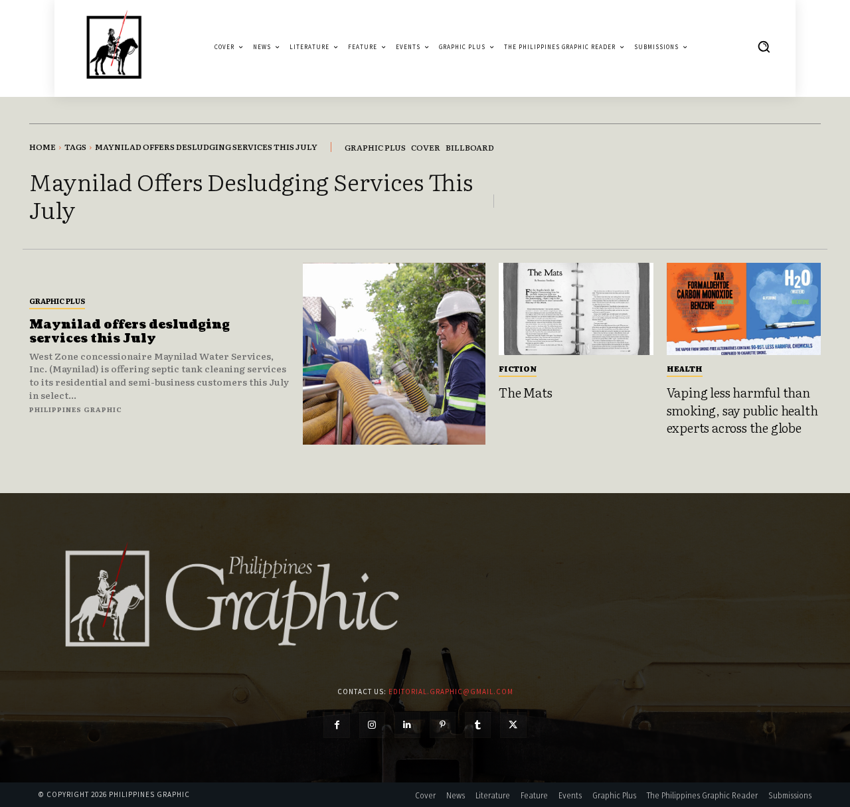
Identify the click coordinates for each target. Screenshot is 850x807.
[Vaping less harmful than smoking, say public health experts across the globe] (744, 309)
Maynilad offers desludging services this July (129, 332)
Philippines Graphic (75, 409)
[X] (513, 725)
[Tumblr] (478, 725)
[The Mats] (576, 309)
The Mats (525, 392)
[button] (764, 46)
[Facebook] (336, 725)
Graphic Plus (57, 300)
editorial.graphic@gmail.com (450, 691)
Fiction (518, 368)
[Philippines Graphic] (113, 46)
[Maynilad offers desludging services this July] (394, 354)
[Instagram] (372, 725)
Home (42, 147)
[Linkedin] (407, 725)
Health (685, 368)
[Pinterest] (443, 725)
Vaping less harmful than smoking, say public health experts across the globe (742, 410)
